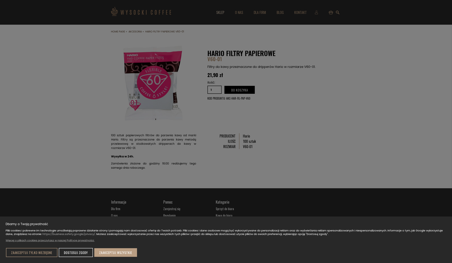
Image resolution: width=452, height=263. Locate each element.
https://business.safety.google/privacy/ (69, 234)
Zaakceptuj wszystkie (115, 252)
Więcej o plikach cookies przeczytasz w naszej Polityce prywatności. (50, 240)
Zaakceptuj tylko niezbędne (31, 252)
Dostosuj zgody (76, 252)
